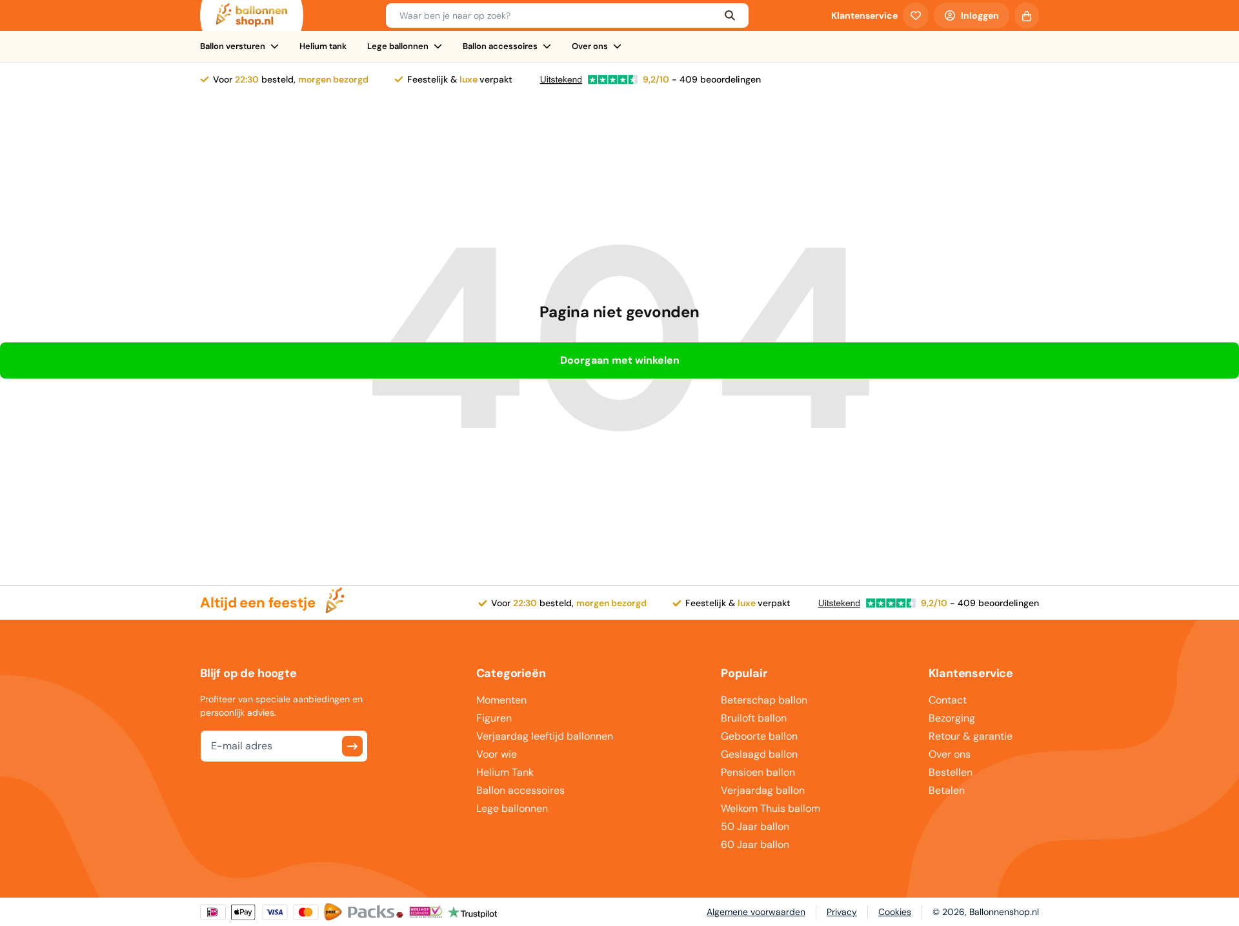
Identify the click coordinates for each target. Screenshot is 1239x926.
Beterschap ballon (764, 700)
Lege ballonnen (397, 46)
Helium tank (323, 46)
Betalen (947, 790)
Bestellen (950, 772)
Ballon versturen (232, 46)
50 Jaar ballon (755, 826)
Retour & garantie (970, 736)
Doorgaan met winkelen (620, 360)
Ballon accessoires (500, 46)
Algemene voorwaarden (756, 912)
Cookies (894, 912)
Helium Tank (505, 772)
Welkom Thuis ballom (770, 808)
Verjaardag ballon (763, 790)
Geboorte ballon (759, 736)
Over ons (590, 46)
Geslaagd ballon (759, 754)
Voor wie (496, 754)
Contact (948, 700)
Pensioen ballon (758, 772)
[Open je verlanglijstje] (916, 15)
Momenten (501, 700)
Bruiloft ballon (754, 718)
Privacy (842, 912)
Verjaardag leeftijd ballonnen (544, 736)
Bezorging (952, 718)
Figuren (494, 718)
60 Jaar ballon (755, 844)
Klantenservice (864, 15)
